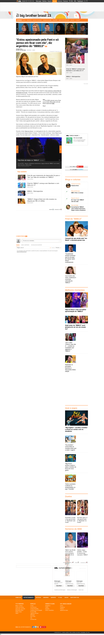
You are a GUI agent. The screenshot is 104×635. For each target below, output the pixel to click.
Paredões (55, 20)
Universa (59, 1)
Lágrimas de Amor (34, 613)
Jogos (66, 597)
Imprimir (50, 209)
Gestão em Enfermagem (72, 589)
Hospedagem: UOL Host (85, 632)
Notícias (44, 1)
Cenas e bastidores (49, 610)
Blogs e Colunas (37, 20)
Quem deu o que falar (20, 608)
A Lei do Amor (33, 607)
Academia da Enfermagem (59, 589)
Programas (62, 607)
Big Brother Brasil (19, 610)
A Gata (31, 605)
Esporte (50, 1)
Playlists (62, 608)
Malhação (32, 614)
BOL (75, 1)
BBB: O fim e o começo (77, 192)
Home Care (81, 589)
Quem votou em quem (64, 20)
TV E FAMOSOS (20, 603)
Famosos (65, 1)
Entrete (55, 1)
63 (46, 46)
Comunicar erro (57, 209)
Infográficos (47, 605)
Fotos (24, 20)
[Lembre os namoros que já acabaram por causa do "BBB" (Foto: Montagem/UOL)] (67, 562)
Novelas (32, 603)
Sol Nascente (33, 619)
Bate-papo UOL (75, 597)
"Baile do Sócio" (29, 131)
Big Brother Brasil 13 (35, 15)
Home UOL (18, 597)
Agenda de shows (64, 610)
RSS (38, 627)
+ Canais (77, 20)
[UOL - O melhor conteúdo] (18, 1)
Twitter (36, 627)
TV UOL (71, 1)
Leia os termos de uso (21, 251)
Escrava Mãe (33, 611)
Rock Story (32, 616)
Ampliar (56, 139)
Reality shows (19, 611)
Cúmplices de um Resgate (36, 610)
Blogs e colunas (19, 605)
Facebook (33, 627)
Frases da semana (20, 607)
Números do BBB (47, 20)
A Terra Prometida (34, 608)
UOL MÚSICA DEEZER (65, 603)
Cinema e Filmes (50, 603)
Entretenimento (28, 597)
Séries (17, 613)
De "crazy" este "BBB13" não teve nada (77, 200)
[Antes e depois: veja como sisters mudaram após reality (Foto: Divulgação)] (67, 558)
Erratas (76, 562)
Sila (31, 617)
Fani (28, 80)
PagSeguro (80, 1)
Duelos (72, 20)
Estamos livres (75, 185)
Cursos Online (73, 135)
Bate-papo (38, 1)
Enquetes (29, 20)
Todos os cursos (82, 568)
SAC (33, 1)
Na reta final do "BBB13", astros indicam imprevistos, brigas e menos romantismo (78, 208)
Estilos (61, 605)
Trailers (46, 607)
